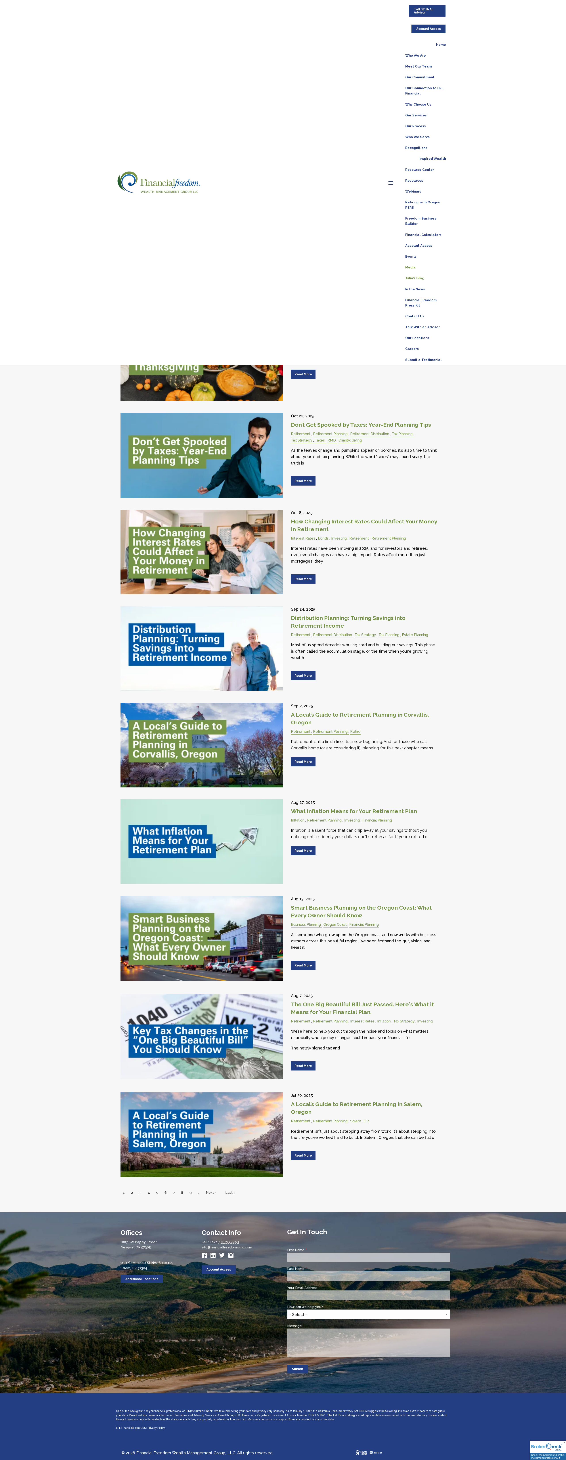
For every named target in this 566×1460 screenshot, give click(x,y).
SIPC (322, 1415)
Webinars (413, 191)
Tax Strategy (301, 440)
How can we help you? (321, 1307)
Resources (414, 181)
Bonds (323, 538)
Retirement (300, 434)
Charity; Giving (350, 440)
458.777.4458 (228, 1242)
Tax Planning (402, 434)
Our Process (415, 126)
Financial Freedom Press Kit (421, 302)
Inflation (297, 820)
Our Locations (417, 338)
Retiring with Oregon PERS (422, 205)
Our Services (416, 115)
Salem (355, 1121)
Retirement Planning (330, 434)
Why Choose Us (418, 104)
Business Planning (306, 924)
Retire (355, 731)
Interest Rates (303, 538)
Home (441, 45)
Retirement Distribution (369, 434)
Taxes (320, 440)
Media (410, 267)
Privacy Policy (156, 1427)
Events (411, 256)
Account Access (428, 29)
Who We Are (415, 56)
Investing (339, 538)
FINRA (312, 1415)
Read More (303, 374)
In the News (415, 289)
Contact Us (414, 316)
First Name (312, 1250)
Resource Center (419, 170)
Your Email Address (319, 1288)
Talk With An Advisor (424, 11)
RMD (331, 440)
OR (366, 1121)
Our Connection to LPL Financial (424, 90)
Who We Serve (417, 137)
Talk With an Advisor (422, 327)
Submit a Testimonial (423, 360)
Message (311, 1326)
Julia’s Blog (414, 278)
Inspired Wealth (432, 159)
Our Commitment (419, 77)
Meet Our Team (418, 66)
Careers (412, 349)
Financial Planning (377, 820)
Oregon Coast (335, 924)
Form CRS (139, 1427)
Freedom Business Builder (420, 221)
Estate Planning (415, 635)
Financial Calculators (423, 235)
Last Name (312, 1269)
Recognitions (416, 148)
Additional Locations (141, 1279)
